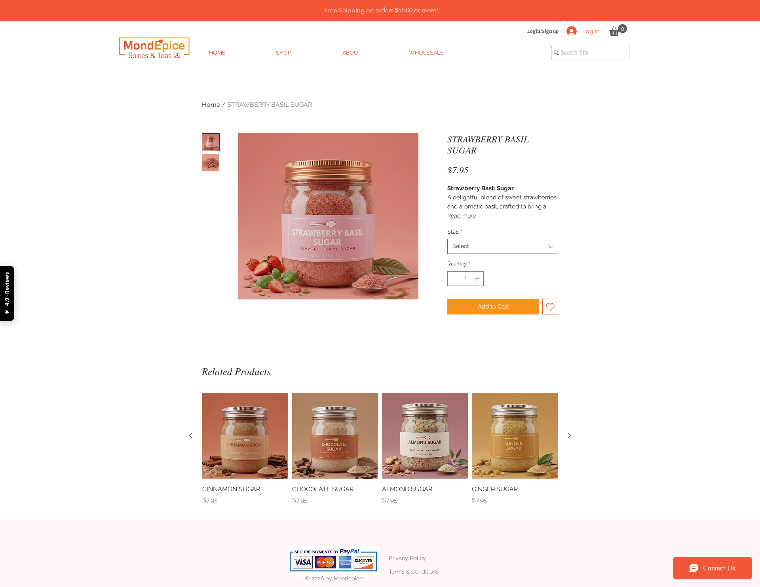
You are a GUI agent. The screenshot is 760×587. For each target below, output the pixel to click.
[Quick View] (245, 436)
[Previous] (44, 10)
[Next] (715, 10)
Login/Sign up (543, 31)
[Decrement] (453, 279)
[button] (618, 30)
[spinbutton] (465, 279)
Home (211, 104)
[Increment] (478, 279)
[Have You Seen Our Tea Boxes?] (384, 1)
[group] (380, 453)
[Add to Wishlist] (550, 307)
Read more (461, 215)
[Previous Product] (191, 435)
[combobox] (502, 246)
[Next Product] (569, 435)
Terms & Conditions (414, 571)
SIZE (455, 232)
